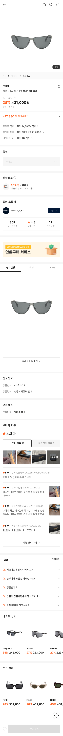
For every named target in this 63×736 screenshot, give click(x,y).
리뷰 (31, 267)
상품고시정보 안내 (23, 391)
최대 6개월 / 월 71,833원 (29, 132)
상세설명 (10, 267)
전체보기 (56, 559)
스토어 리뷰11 (17, 443)
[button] (31, 116)
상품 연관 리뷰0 (46, 443)
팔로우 (54, 210)
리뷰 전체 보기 (30, 542)
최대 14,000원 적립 (26, 126)
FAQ (52, 267)
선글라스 (26, 76)
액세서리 (14, 76)
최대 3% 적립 (23, 138)
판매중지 (34, 729)
